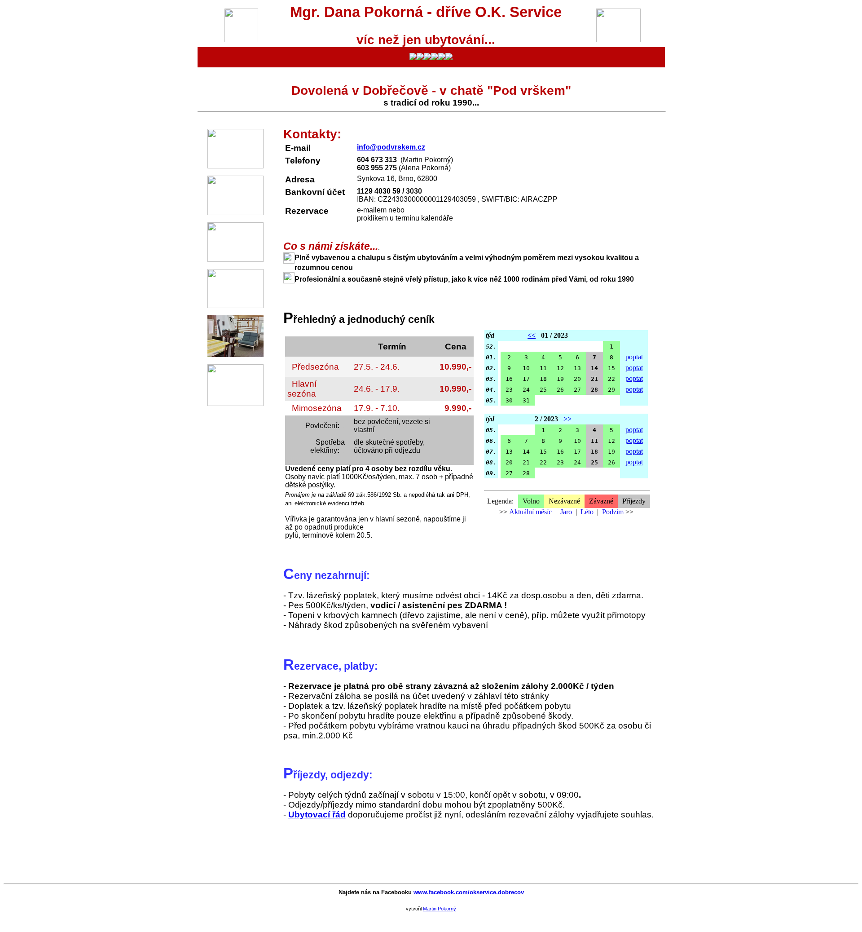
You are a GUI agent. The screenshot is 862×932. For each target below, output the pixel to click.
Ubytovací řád (317, 814)
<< (532, 335)
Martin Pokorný (439, 908)
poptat (634, 357)
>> (567, 419)
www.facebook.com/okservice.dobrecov (468, 892)
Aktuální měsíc (530, 512)
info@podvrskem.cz (391, 147)
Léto (587, 512)
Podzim (613, 512)
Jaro (566, 512)
